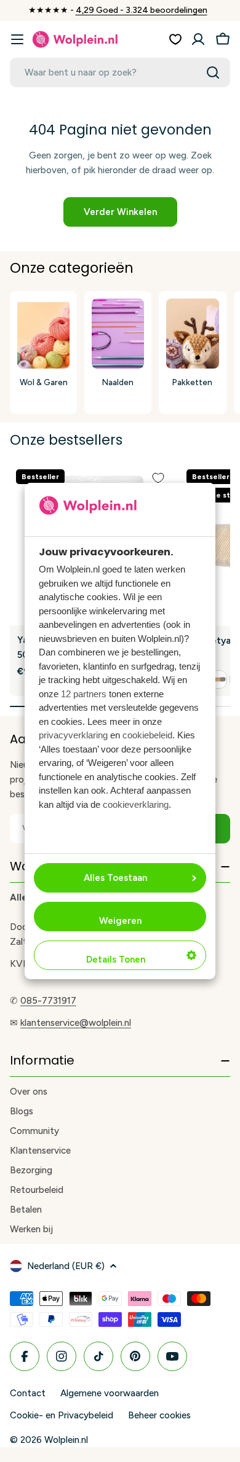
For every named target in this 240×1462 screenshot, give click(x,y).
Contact (28, 1393)
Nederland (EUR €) (66, 1266)
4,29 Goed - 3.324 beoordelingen (141, 10)
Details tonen (115, 959)
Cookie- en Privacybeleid (61, 1415)
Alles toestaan (115, 877)
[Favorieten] (175, 39)
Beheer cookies (159, 1415)
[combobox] (120, 72)
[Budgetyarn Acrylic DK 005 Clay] (218, 679)
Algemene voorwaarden (109, 1393)
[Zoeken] (213, 72)
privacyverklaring (73, 735)
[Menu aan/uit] (17, 39)
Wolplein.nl (66, 1439)
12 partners (83, 694)
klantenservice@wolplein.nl (75, 1022)
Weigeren (120, 920)
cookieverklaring (136, 804)
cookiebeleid (147, 735)
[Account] (198, 39)
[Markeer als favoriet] (158, 478)
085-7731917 (48, 1000)
